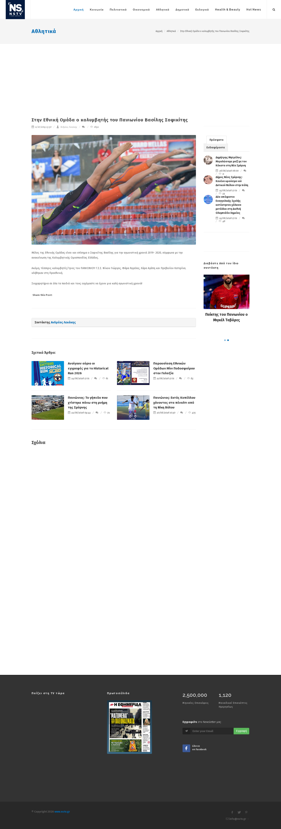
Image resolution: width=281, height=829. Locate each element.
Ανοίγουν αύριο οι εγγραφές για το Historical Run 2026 (88, 368)
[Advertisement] (140, 72)
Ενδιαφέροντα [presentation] (215, 147)
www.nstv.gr (62, 811)
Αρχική (159, 31)
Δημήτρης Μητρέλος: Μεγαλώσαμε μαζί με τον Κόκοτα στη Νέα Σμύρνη (231, 161)
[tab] (216, 140)
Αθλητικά (44, 31)
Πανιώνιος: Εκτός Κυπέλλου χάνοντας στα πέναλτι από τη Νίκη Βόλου (174, 402)
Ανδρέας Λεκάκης (68, 127)
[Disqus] (114, 503)
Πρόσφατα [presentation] (216, 140)
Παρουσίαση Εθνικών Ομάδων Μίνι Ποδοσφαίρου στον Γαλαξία (174, 368)
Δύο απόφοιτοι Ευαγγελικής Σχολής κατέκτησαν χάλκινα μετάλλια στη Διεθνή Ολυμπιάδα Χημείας (228, 205)
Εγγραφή (241, 731)
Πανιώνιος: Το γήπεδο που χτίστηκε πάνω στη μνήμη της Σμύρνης (88, 402)
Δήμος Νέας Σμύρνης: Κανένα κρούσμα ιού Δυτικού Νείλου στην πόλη (232, 181)
